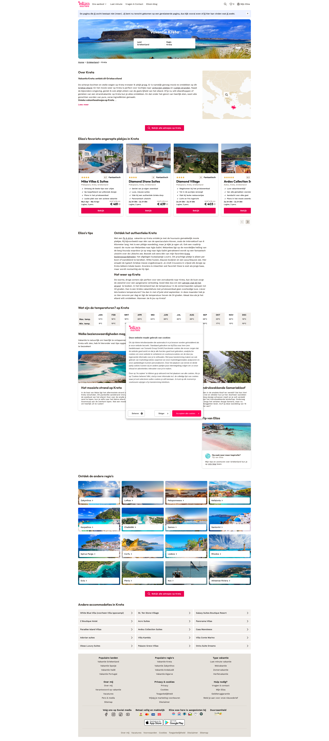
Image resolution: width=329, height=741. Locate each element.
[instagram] (113, 716)
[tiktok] (121, 716)
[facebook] (106, 716)
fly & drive (128, 238)
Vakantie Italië (108, 670)
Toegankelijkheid (164, 694)
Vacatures (108, 694)
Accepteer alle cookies (185, 413)
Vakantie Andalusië (164, 670)
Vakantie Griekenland (108, 661)
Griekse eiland (85, 88)
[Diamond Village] (196, 180)
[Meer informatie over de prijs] (119, 204)
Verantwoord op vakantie (108, 689)
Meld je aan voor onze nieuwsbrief (220, 698)
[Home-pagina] (84, 4)
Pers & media (108, 698)
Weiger (161, 413)
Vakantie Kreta (164, 661)
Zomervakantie (220, 670)
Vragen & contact (220, 685)
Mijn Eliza (220, 689)
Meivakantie (221, 666)
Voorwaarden (150, 732)
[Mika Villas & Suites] (101, 180)
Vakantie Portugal (108, 674)
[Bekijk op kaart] (226, 95)
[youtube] (128, 716)
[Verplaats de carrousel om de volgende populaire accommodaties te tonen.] (248, 222)
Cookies (164, 689)
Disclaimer (164, 702)
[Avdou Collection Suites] (243, 180)
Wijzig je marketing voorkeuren (164, 698)
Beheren (135, 413)
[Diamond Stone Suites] (148, 180)
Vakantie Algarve (164, 674)
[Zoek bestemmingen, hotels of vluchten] (225, 4)
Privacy (164, 685)
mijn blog (212, 464)
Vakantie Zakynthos (164, 666)
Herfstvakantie (220, 674)
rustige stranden (181, 88)
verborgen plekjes (161, 88)
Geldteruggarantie (221, 694)
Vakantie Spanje (108, 666)
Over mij (108, 685)
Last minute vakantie (220, 661)
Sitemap (108, 702)
